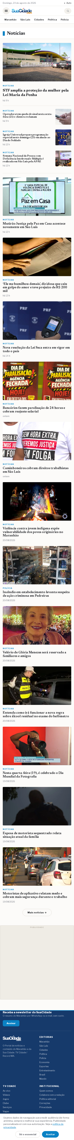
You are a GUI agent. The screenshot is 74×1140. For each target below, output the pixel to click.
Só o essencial (27, 1134)
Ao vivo (6, 1091)
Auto (67, 3)
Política (52, 19)
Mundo (42, 1078)
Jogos (6, 1099)
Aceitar (50, 1134)
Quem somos (46, 1091)
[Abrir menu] (6, 10)
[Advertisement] (37, 962)
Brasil (42, 1074)
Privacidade (45, 1107)
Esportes (44, 1066)
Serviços (7, 1107)
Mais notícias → (37, 912)
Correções (44, 1103)
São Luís (25, 19)
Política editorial (47, 1099)
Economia (44, 1062)
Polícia (65, 19)
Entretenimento (47, 1070)
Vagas (6, 1111)
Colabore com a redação (52, 1095)
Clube (6, 1103)
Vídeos (6, 1095)
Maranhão (10, 19)
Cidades (39, 19)
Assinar (11, 1023)
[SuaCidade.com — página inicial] (22, 11)
